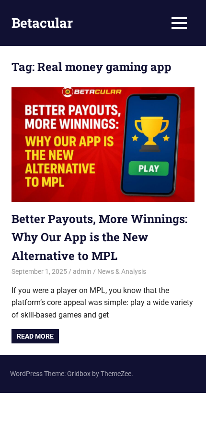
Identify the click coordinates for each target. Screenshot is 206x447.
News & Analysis (121, 271)
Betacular (42, 23)
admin (82, 271)
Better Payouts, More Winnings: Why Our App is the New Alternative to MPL (99, 237)
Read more (35, 336)
